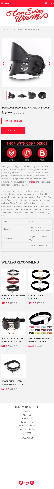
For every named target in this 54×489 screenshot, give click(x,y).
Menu (6, 3)
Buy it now (13, 130)
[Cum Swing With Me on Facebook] (27, 482)
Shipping (27, 432)
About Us (27, 415)
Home (6, 29)
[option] (26, 62)
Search (27, 411)
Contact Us (27, 418)
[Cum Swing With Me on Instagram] (32, 482)
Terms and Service (27, 429)
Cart (50, 3)
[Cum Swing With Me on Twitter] (21, 482)
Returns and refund (27, 425)
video (32, 182)
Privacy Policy (27, 422)
